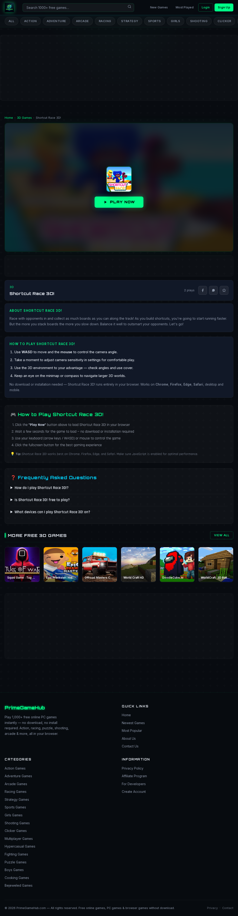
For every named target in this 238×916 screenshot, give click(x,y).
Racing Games (15, 792)
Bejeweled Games (19, 885)
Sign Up (224, 7)
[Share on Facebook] (202, 290)
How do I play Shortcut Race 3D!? (42, 487)
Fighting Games (16, 854)
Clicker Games (16, 831)
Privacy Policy (132, 768)
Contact (227, 908)
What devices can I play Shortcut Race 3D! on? (52, 512)
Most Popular (132, 731)
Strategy (129, 21)
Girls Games (14, 815)
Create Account (134, 792)
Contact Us (130, 746)
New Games (159, 7)
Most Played (185, 7)
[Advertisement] (119, 52)
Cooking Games (17, 878)
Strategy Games (17, 799)
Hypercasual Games (20, 846)
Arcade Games (16, 784)
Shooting (199, 21)
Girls (175, 21)
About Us (129, 738)
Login (206, 7)
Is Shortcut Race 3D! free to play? (42, 499)
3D (12, 287)
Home (126, 715)
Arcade (82, 21)
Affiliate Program (134, 776)
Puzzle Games (15, 862)
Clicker (224, 21)
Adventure (56, 21)
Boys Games (14, 870)
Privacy (212, 908)
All (11, 21)
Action (30, 21)
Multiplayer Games (19, 839)
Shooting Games (17, 823)
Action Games (15, 768)
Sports (154, 21)
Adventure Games (18, 776)
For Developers (134, 784)
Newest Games (133, 723)
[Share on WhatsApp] (213, 290)
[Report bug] (224, 290)
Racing (105, 21)
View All (221, 535)
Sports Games (15, 807)
